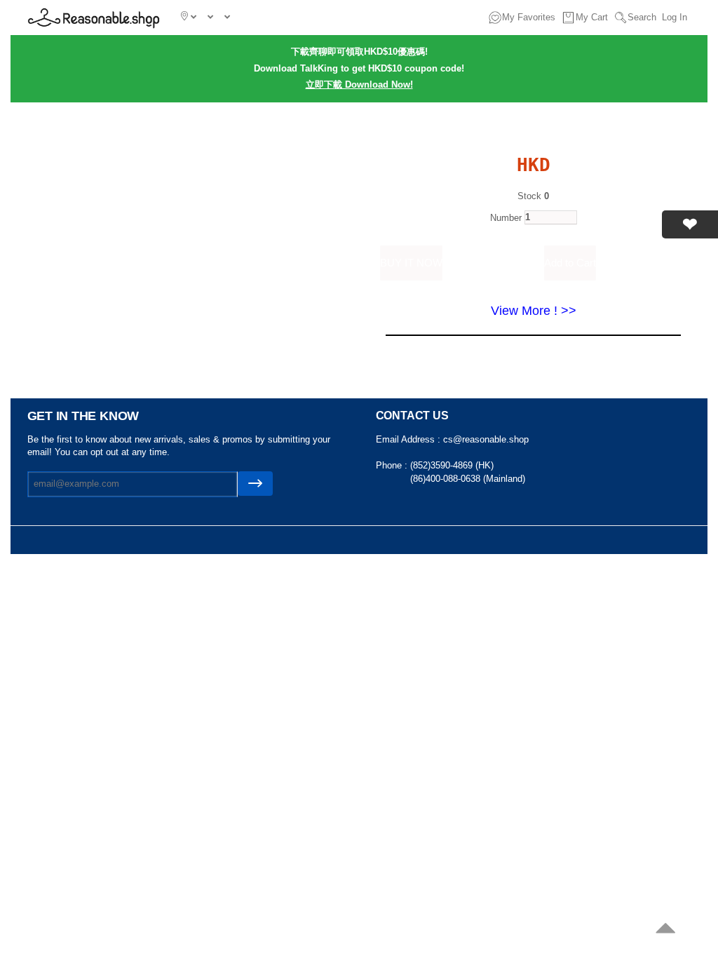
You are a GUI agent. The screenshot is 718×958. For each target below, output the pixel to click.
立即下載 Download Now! (359, 84)
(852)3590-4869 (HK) (452, 465)
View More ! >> (533, 311)
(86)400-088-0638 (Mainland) (467, 478)
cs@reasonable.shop (486, 439)
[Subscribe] (255, 483)
